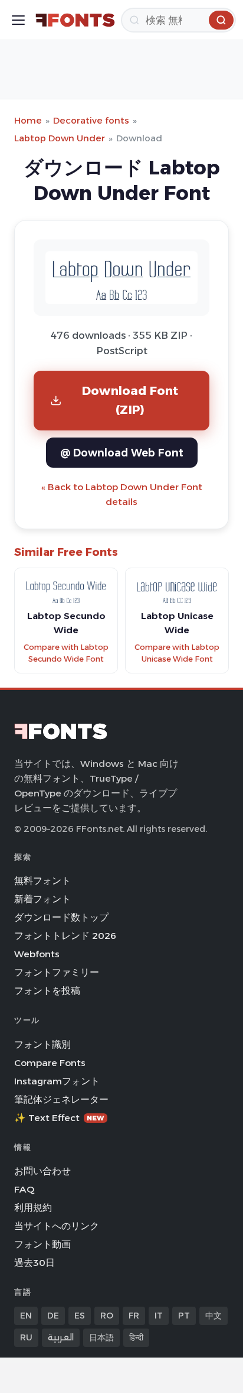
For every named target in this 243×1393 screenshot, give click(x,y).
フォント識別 (42, 1044)
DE (53, 1315)
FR (134, 1315)
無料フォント (42, 880)
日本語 (101, 1337)
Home (28, 120)
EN (26, 1315)
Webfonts (37, 954)
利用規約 (33, 1207)
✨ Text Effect (59, 1117)
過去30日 (34, 1262)
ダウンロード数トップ (61, 917)
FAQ (24, 1189)
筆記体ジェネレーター (61, 1099)
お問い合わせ (42, 1171)
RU (26, 1337)
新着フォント (42, 899)
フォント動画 (42, 1244)
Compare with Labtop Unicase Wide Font (176, 653)
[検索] (221, 20)
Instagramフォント (57, 1081)
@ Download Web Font (121, 452)
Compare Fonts (50, 1062)
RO (106, 1315)
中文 (213, 1315)
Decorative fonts (91, 120)
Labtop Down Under (59, 138)
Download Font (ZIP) (130, 400)
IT (159, 1315)
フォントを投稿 (47, 990)
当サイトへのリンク (56, 1226)
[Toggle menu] (18, 20)
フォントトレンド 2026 (65, 935)
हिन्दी (136, 1337)
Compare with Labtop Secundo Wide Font (66, 653)
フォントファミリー (56, 972)
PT (184, 1315)
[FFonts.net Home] (75, 20)
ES (79, 1315)
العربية (61, 1337)
